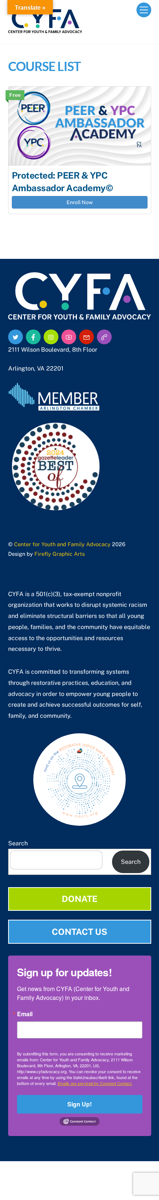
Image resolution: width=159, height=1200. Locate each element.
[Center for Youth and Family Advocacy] (45, 30)
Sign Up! (79, 1104)
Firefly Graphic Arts (59, 554)
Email (25, 1014)
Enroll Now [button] (80, 202)
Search (18, 843)
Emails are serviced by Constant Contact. (95, 1083)
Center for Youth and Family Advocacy (62, 544)
